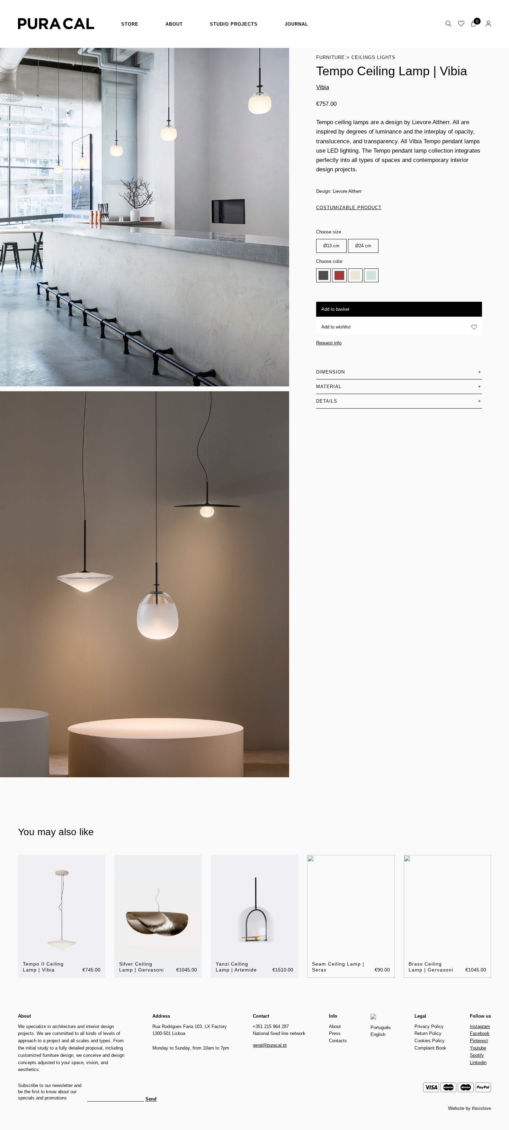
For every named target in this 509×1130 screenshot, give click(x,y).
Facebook (480, 1033)
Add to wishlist (336, 326)
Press (335, 1033)
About (174, 24)
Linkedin (478, 1062)
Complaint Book (430, 1048)
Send (151, 1099)
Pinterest (479, 1040)
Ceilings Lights (373, 57)
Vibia (322, 87)
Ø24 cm (363, 245)
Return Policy (427, 1033)
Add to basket (335, 309)
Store (130, 24)
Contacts (338, 1040)
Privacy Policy (429, 1026)
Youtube (478, 1048)
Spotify (477, 1055)
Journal (296, 24)
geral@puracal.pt (270, 1045)
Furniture (330, 57)
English (377, 1034)
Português (380, 1027)
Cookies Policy (429, 1040)
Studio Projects (234, 24)
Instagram (480, 1026)
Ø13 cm (331, 245)
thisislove (481, 1108)
